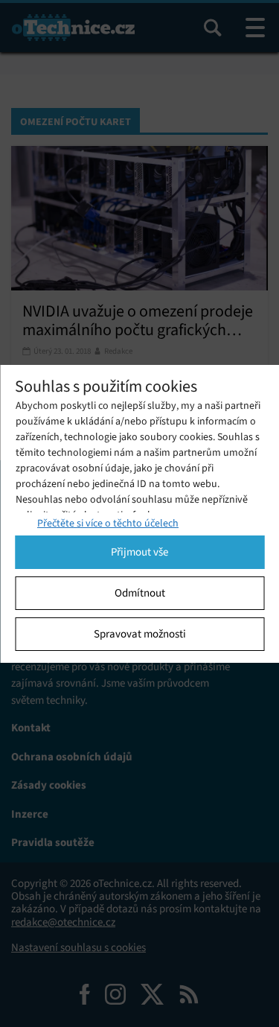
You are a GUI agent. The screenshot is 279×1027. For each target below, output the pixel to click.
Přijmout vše (139, 552)
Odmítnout (140, 593)
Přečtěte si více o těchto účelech (108, 523)
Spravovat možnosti (140, 633)
